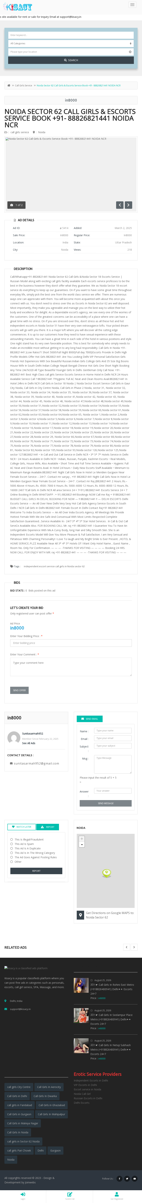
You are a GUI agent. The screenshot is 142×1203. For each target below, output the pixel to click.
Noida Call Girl (82, 1094)
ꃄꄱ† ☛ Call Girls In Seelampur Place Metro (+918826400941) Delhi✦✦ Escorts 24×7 (111, 1019)
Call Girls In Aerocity (49, 1087)
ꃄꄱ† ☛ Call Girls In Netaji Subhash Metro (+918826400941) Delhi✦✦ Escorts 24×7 (110, 1049)
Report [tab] (50, 827)
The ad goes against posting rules (36, 857)
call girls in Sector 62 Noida (23, 1141)
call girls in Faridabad (19, 1105)
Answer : (84, 794)
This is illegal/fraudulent (29, 839)
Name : (84, 731)
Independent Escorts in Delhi (91, 1080)
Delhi (41, 1150)
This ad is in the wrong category (35, 853)
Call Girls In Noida (17, 1132)
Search (73, 60)
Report (36, 871)
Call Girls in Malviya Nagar (22, 1123)
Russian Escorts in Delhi (88, 1098)
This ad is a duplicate (28, 848)
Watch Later (23, 826)
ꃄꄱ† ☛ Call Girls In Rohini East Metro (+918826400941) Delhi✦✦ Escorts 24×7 (112, 989)
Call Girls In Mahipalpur (51, 1114)
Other (18, 861)
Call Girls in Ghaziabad (52, 1105)
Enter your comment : (24, 654)
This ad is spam (24, 844)
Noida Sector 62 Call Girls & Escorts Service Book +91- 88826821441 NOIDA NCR (70, 118)
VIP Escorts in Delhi (85, 1085)
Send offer (19, 690)
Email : (85, 739)
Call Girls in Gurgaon (19, 1114)
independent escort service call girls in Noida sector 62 (54, 566)
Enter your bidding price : (26, 636)
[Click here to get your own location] (130, 52)
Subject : (84, 749)
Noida (41, 132)
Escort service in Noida (87, 1089)
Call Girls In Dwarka (45, 1096)
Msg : (85, 758)
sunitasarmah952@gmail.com (36, 763)
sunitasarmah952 (32, 733)
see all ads (28, 743)
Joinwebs (30, 1182)
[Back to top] (130, 1179)
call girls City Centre (19, 1087)
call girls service (23, 85)
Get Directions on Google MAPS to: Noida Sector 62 (110, 915)
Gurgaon (55, 1150)
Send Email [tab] (92, 718)
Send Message (106, 803)
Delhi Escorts (81, 1102)
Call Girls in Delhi (17, 1096)
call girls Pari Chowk (19, 1150)
